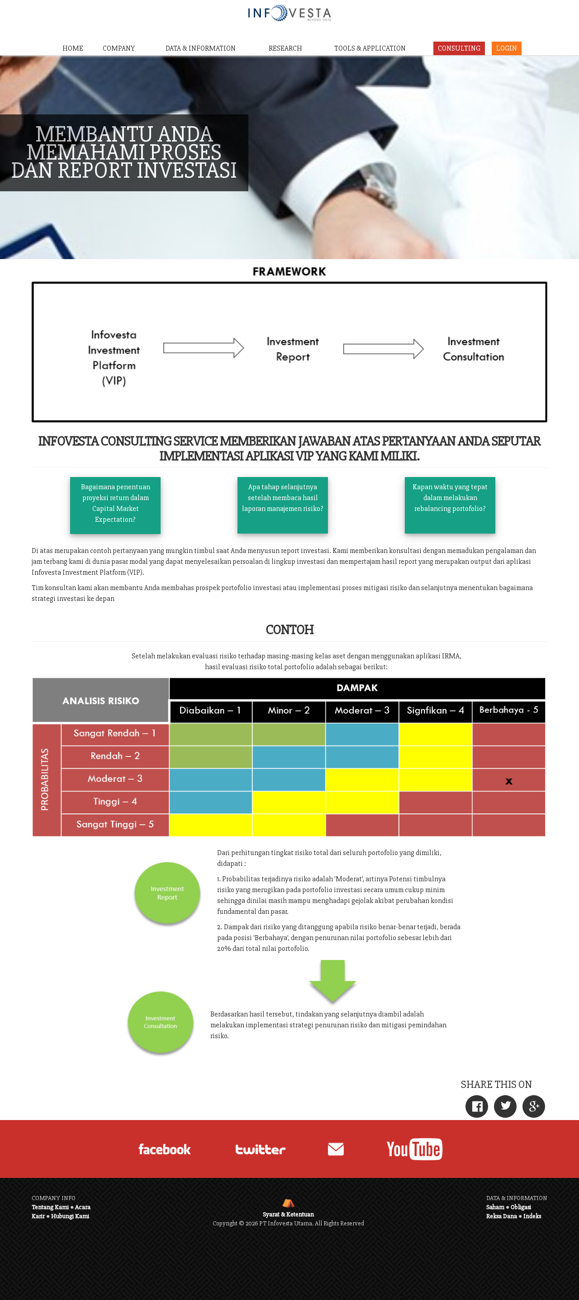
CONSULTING (459, 48)
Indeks (532, 1216)
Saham (495, 1207)
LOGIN (506, 48)
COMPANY (119, 48)
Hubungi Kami (70, 1216)
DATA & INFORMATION (201, 48)
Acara (82, 1207)
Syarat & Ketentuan (288, 1214)
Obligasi (521, 1207)
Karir (38, 1216)
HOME (72, 48)
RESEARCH (285, 48)
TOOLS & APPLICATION (370, 48)
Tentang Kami (50, 1207)
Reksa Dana (501, 1216)
